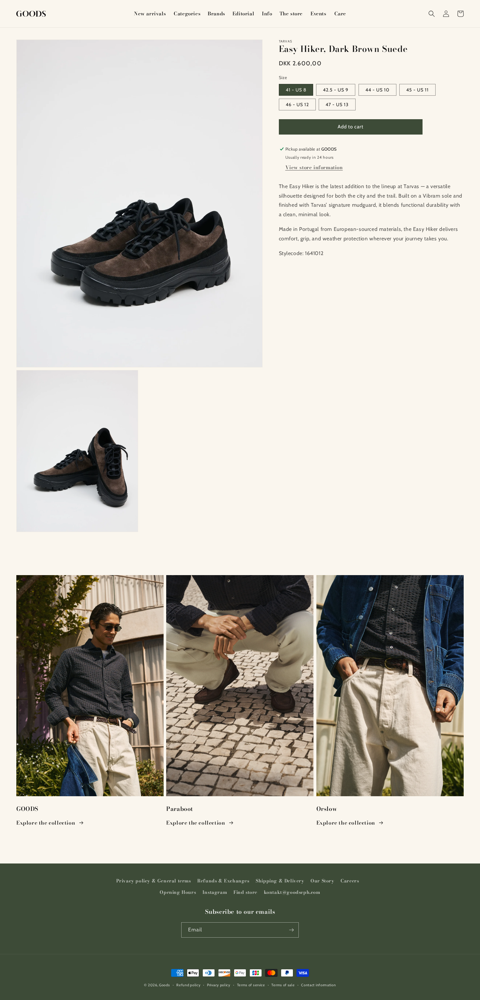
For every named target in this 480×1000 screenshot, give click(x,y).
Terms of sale (283, 985)
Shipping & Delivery (280, 880)
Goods (164, 985)
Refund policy (188, 985)
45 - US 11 (417, 90)
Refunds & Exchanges (223, 880)
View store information (314, 167)
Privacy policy (219, 985)
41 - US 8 (296, 90)
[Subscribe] (291, 930)
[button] (187, 14)
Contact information (318, 985)
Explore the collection (45, 823)
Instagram (214, 892)
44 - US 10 (377, 90)
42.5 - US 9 (335, 90)
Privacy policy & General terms (153, 880)
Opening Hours (178, 892)
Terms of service (251, 985)
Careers (350, 880)
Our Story (322, 880)
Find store (245, 892)
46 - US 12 (297, 104)
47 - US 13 (337, 104)
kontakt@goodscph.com (292, 892)
